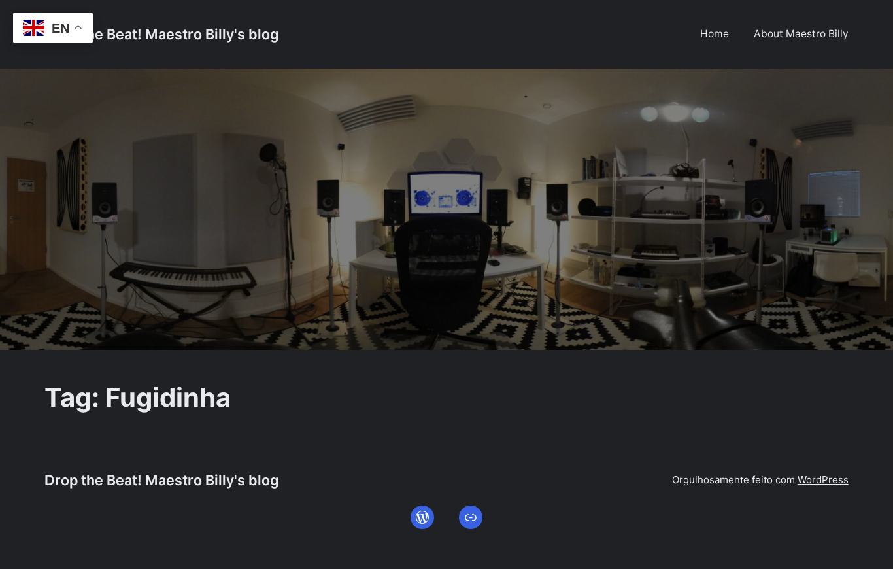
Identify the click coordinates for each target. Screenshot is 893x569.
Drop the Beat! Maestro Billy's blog (161, 34)
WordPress (823, 480)
